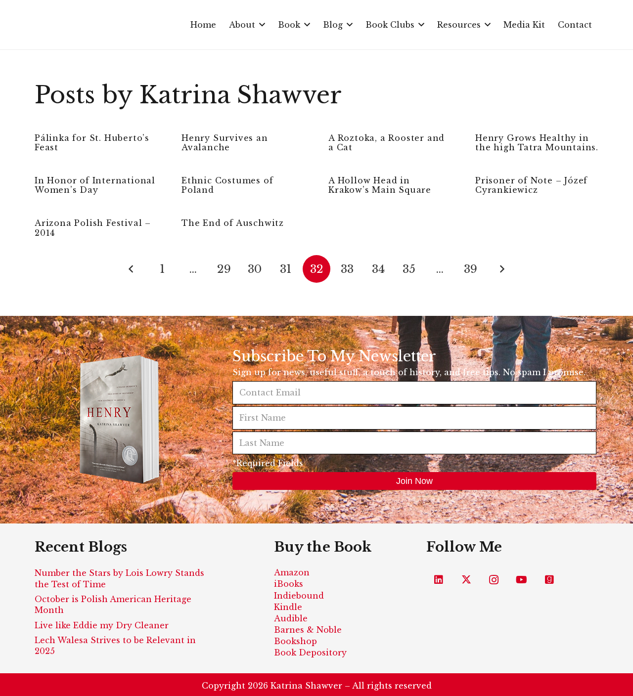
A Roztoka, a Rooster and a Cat (386, 142)
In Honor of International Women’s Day (95, 185)
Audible (291, 618)
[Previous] (131, 269)
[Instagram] (494, 579)
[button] (262, 24)
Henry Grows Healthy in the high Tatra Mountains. (536, 142)
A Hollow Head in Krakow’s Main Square (379, 185)
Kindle (288, 607)
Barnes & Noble (308, 630)
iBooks (288, 584)
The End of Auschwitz (232, 223)
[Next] (501, 269)
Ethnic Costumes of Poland (227, 185)
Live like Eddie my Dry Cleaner (102, 625)
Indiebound (299, 596)
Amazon (292, 572)
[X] (466, 579)
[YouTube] (521, 579)
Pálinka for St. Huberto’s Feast (92, 142)
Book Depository (310, 652)
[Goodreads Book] (549, 579)
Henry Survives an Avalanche (224, 142)
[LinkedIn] (438, 579)
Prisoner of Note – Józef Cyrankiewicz (531, 185)
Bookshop (295, 641)
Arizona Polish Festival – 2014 (93, 227)
